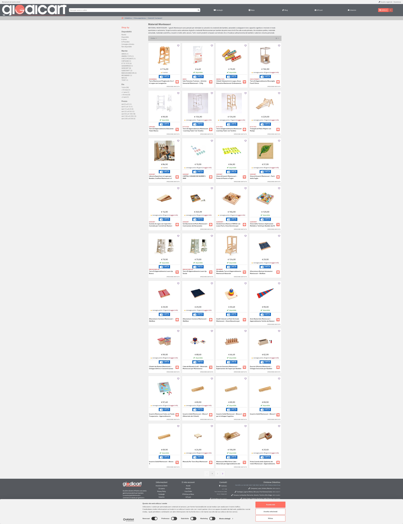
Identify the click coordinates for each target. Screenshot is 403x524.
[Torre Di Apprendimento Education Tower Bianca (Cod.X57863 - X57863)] (164, 103)
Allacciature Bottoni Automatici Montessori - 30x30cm (261, 272)
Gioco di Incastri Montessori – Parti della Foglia (262, 177)
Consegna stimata (128, 44)
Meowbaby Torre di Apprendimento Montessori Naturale (228, 272)
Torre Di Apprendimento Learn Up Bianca (161, 272)
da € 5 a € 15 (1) (127, 107)
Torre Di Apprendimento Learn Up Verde (194, 272)
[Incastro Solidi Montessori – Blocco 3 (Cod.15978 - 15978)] (265, 389)
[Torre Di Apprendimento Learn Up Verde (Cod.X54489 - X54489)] (198, 246)
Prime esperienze (139, 18)
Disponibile (125, 37)
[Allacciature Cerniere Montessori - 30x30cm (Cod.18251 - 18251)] (164, 293)
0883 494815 (276, 492)
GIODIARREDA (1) (127, 66)
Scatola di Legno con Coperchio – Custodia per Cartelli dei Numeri (160, 225)
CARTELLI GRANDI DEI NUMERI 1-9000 (194, 177)
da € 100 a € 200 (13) (129, 116)
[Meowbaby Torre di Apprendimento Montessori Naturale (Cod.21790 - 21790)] (231, 246)
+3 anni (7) (125, 97)
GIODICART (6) (126, 68)
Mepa (252, 10)
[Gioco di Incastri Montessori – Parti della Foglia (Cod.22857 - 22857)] (265, 151)
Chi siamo (161, 488)
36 (276, 38)
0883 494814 (276, 488)
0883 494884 (276, 499)
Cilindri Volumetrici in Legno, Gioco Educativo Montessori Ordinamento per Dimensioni (228, 82)
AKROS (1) (125, 54)
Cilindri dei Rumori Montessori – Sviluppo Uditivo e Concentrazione (161, 367)
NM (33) (124, 78)
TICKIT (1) (125, 80)
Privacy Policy (161, 491)
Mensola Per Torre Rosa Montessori (195, 461)
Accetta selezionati (270, 511)
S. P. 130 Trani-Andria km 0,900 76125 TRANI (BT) (220, 491)
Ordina (153, 38)
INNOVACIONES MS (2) (129, 73)
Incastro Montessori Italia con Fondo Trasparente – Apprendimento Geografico (161, 415)
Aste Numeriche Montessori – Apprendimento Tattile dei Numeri (262, 320)
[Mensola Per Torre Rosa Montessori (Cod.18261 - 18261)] (198, 436)
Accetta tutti (270, 505)
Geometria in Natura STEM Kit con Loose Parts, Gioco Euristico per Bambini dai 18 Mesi (228, 225)
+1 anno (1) (125, 92)
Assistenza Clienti (161, 485)
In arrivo (124, 39)
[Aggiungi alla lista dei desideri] (178, 45)
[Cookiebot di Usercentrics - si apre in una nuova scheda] (128, 519)
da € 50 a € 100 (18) (128, 114)
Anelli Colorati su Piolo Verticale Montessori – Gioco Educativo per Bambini (228, 320)
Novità (124, 35)
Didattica (128, 18)
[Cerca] (198, 10)
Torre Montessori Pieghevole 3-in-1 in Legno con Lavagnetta (161, 82)
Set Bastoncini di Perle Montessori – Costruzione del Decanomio (195, 225)
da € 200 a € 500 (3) (128, 118)
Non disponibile (127, 47)
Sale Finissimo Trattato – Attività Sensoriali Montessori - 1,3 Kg (194, 82)
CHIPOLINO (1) (126, 61)
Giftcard (319, 10)
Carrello (384, 10)
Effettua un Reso (188, 494)
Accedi (386, 2)
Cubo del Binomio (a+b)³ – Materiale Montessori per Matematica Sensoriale (195, 368)
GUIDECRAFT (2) (127, 70)
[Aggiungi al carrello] (210, 81)
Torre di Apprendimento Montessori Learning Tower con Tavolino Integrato (229, 130)
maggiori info (274, 72)
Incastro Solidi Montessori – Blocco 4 (161, 463)
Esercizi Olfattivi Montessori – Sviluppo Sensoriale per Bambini (261, 367)
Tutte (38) (125, 87)
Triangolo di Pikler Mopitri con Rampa (260, 130)
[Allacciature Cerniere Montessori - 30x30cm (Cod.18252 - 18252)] (198, 293)
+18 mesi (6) (126, 95)
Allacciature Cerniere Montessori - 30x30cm (161, 320)
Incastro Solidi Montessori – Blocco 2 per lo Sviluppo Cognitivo (229, 415)
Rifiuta (270, 518)
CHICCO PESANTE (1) (128, 58)
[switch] (174, 518)
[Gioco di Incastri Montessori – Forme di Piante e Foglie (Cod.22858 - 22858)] (231, 151)
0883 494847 (223, 499)
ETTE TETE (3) (126, 63)
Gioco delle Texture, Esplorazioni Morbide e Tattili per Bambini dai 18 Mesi (262, 225)
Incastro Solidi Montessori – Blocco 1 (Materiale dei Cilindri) (195, 415)
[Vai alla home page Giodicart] (34, 10)
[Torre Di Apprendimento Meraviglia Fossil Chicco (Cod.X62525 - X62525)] (265, 55)
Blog (286, 10)
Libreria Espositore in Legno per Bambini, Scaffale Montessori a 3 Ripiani (160, 177)
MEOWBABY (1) (127, 75)
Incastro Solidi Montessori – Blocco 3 (262, 414)
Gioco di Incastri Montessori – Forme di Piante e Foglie (226, 177)
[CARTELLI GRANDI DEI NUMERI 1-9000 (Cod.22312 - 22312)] (198, 151)
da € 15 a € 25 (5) (127, 109)
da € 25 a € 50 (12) (128, 111)
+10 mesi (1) (126, 90)
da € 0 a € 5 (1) (126, 104)
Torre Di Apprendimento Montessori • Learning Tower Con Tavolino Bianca (195, 130)
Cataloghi (219, 10)
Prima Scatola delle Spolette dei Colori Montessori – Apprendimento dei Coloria (262, 463)
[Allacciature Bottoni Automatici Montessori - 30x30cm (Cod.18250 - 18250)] (265, 246)
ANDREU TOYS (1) (128, 56)
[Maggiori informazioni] (177, 81)
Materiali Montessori (155, 18)
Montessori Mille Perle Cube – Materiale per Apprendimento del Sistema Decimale (228, 463)
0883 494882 (276, 495)
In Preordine (126, 42)
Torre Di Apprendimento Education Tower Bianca (161, 130)
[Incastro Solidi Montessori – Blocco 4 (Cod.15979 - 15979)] (164, 436)
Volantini (353, 10)
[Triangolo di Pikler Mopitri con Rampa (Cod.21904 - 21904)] (265, 103)
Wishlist (188, 488)
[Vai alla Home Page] (122, 18)
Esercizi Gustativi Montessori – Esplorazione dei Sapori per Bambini (228, 367)
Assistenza (397, 2)
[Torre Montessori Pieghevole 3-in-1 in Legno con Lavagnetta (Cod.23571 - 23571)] (164, 55)
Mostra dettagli (224, 518)
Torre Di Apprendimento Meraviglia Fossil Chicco (262, 82)
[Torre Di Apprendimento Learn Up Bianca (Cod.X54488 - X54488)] (164, 246)
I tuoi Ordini (188, 491)
